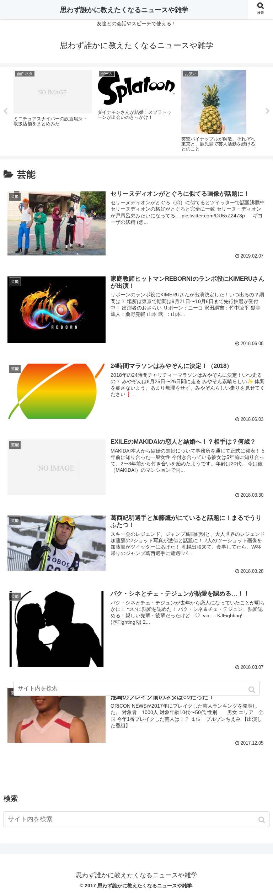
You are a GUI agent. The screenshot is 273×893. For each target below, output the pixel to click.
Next (267, 111)
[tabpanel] (52, 110)
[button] (262, 820)
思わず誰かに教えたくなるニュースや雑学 (124, 10)
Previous (5, 111)
